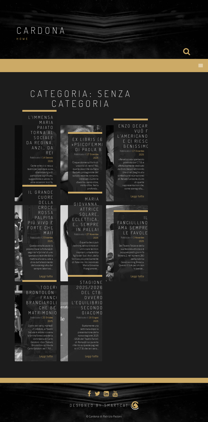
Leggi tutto (137, 196)
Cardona (41, 30)
